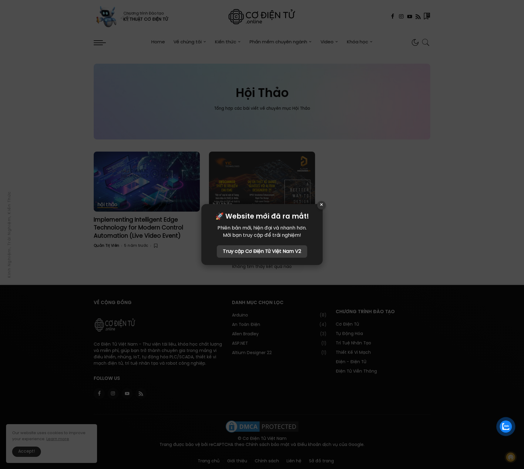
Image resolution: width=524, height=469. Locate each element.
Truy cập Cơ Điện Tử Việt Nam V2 (262, 251)
